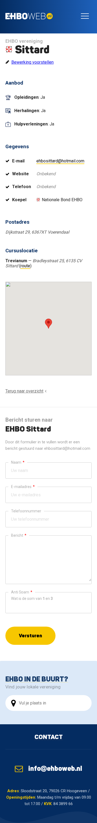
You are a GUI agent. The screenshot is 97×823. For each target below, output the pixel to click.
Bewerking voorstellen (32, 62)
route (25, 265)
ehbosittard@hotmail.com (60, 160)
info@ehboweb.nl (55, 768)
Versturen (30, 636)
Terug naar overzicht (24, 391)
